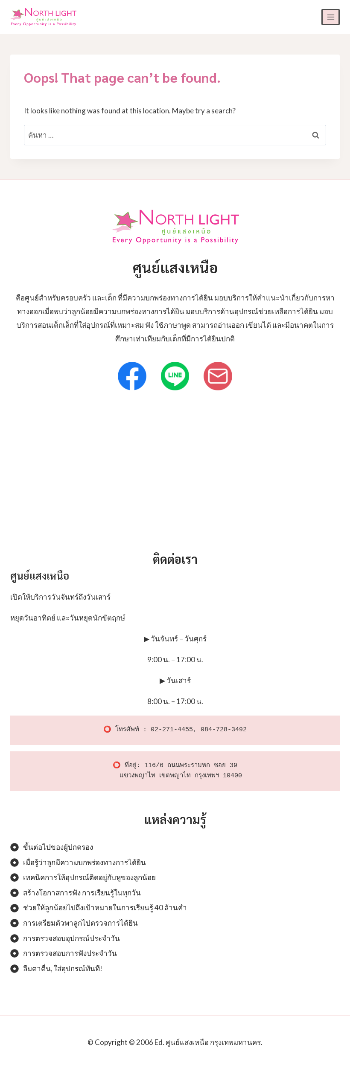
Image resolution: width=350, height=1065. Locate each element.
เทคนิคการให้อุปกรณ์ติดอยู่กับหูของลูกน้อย (89, 877)
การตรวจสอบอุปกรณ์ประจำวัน (71, 938)
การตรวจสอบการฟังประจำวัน (70, 953)
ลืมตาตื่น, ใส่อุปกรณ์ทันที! (62, 968)
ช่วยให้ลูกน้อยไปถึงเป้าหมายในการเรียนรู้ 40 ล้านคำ (105, 907)
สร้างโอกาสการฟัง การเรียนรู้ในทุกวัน (82, 892)
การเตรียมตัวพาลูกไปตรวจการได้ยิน (80, 922)
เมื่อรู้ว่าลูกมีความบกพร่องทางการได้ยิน (84, 862)
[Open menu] (330, 17)
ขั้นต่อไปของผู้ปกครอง (58, 847)
